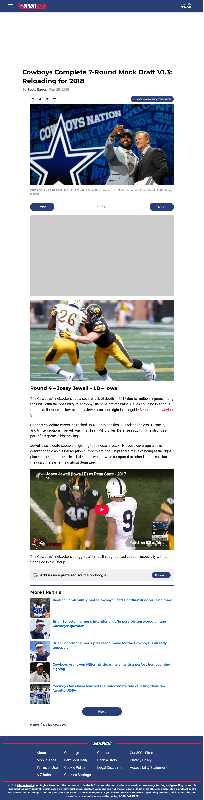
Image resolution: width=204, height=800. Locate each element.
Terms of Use (47, 767)
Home (34, 724)
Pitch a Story (107, 760)
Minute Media (25, 785)
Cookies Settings (77, 775)
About (41, 753)
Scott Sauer (37, 89)
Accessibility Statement (148, 767)
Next (162, 207)
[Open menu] (10, 6)
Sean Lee (147, 410)
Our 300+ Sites (141, 753)
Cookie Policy (74, 767)
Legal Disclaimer (110, 767)
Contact (103, 753)
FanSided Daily (76, 760)
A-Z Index (44, 775)
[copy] (54, 99)
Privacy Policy (141, 760)
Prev (42, 207)
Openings (71, 753)
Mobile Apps (46, 760)
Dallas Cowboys (54, 724)
